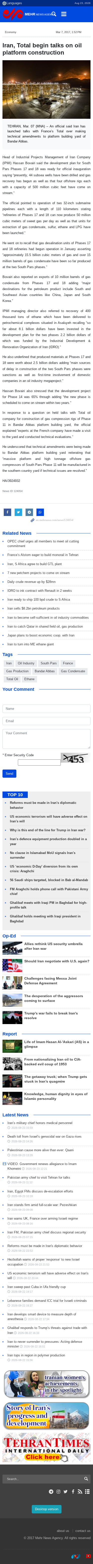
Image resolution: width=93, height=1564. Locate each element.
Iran (9, 663)
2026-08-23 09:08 (22, 1209)
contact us (83, 1531)
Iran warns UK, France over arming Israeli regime (42, 1218)
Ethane (29, 679)
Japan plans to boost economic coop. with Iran (40, 635)
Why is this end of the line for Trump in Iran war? (48, 830)
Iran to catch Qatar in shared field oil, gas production (45, 626)
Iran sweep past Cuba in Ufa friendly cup (36, 1287)
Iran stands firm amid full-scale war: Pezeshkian (42, 1205)
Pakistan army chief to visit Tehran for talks (38, 1177)
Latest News (15, 1114)
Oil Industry (26, 663)
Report (9, 1033)
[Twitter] (65, 1491)
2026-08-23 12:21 (36, 1168)
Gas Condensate (73, 671)
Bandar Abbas (45, 671)
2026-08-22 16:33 (28, 1332)
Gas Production (17, 671)
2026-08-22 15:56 (22, 1360)
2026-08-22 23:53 (22, 1250)
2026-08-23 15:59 (22, 1127)
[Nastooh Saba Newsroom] (73, 1556)
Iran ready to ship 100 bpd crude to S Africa (38, 599)
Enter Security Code (18, 755)
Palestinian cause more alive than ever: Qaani (40, 1150)
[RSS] (80, 1491)
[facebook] (73, 1491)
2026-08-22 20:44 (27, 1278)
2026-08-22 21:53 (38, 1264)
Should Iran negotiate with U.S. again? (57, 961)
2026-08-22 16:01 (34, 1346)
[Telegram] (51, 1491)
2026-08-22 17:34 (38, 1319)
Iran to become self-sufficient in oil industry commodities (48, 617)
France (68, 663)
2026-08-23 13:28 (22, 1155)
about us (63, 1531)
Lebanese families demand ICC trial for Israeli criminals (47, 1301)
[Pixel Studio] (86, 1556)
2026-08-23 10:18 (22, 1196)
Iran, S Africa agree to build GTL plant (34, 564)
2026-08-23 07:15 (22, 1237)
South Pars (49, 663)
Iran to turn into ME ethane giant (30, 644)
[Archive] (87, 1491)
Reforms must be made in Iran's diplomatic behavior (44, 1246)
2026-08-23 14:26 (22, 1141)
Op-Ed (9, 935)
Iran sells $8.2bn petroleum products (33, 608)
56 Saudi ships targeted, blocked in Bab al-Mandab (49, 880)
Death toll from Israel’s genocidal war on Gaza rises (44, 1136)
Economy (10, 32)
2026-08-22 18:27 (22, 1305)
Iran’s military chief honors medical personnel (39, 1123)
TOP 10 (15, 794)
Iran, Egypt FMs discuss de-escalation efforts (40, 1191)
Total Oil (12, 679)
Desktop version (46, 1509)
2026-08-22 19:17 (22, 1291)
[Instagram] (58, 1491)
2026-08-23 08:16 (22, 1223)
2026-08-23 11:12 (21, 1182)
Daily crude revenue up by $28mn (31, 582)
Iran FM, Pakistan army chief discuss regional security (46, 1232)
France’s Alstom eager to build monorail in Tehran (42, 555)
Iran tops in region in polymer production (36, 1355)
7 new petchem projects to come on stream (38, 573)
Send (9, 773)
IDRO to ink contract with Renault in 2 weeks (39, 591)
